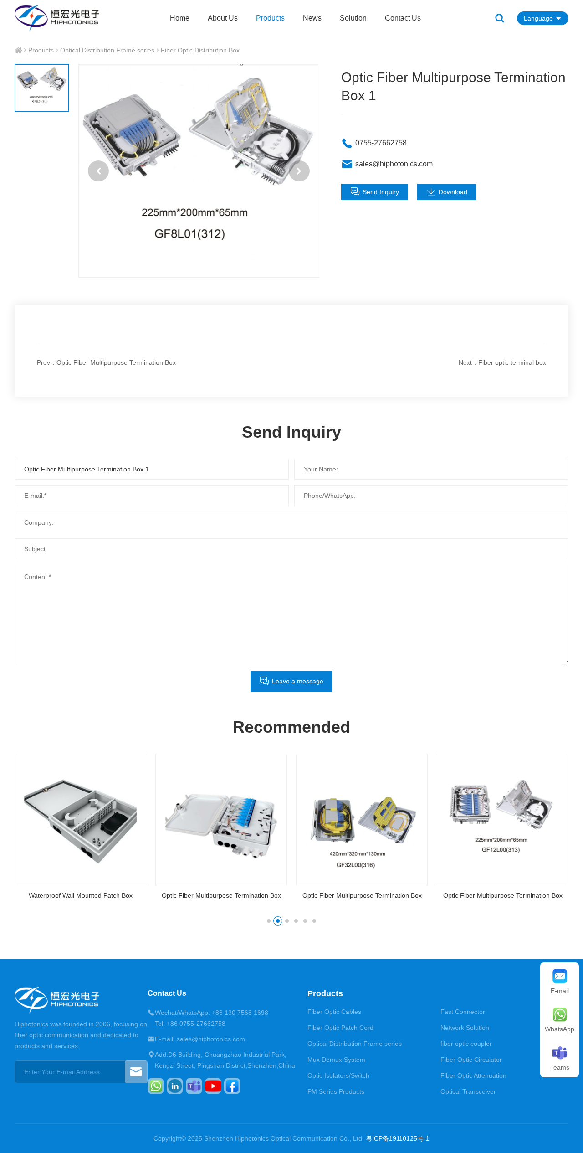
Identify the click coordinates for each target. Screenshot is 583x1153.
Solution (353, 18)
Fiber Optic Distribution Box (200, 50)
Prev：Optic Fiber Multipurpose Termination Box (106, 362)
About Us (223, 18)
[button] (98, 170)
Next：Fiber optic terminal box (502, 362)
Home (179, 18)
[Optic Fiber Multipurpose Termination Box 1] (198, 170)
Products (270, 18)
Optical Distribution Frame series (107, 50)
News (312, 18)
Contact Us (403, 18)
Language (538, 18)
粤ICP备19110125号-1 (398, 1138)
